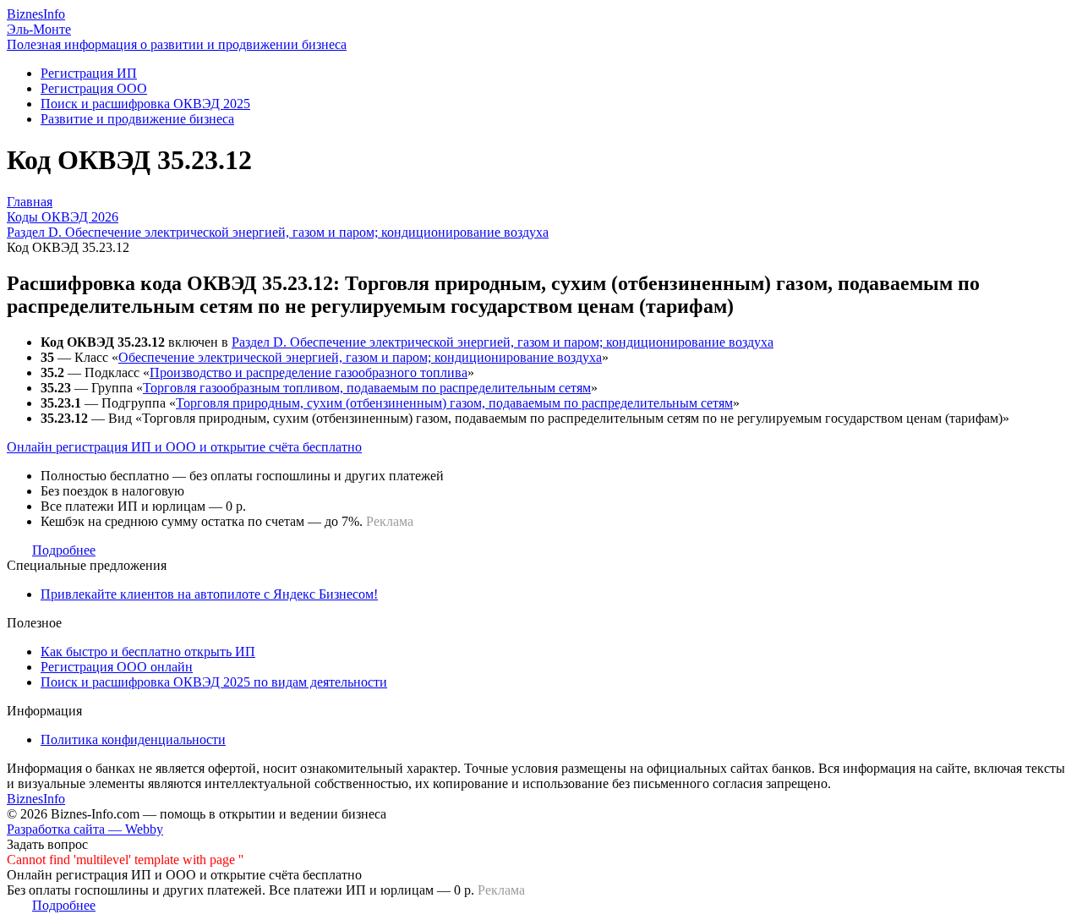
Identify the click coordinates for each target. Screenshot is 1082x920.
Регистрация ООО (94, 88)
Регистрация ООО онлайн (117, 667)
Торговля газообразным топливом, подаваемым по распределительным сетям (367, 388)
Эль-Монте (39, 29)
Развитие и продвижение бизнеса (137, 119)
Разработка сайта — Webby (85, 829)
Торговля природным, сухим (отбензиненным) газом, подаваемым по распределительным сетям (454, 403)
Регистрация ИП (89, 73)
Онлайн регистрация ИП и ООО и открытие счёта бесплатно (184, 447)
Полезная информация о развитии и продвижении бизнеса (177, 44)
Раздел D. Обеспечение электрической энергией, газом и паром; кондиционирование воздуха (502, 342)
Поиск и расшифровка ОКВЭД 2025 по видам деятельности (214, 682)
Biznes (36, 14)
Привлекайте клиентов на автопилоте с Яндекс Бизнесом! (209, 594)
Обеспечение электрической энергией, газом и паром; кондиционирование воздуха (360, 357)
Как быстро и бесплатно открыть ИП (148, 651)
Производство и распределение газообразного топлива (308, 372)
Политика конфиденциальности (133, 739)
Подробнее (64, 550)
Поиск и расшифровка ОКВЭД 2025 (145, 103)
